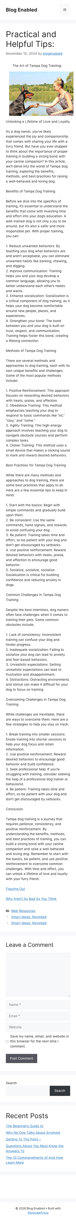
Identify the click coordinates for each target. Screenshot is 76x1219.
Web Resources (23, 911)
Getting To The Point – (23, 1139)
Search (11, 1083)
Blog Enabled (21, 10)
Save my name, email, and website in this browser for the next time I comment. (39, 1041)
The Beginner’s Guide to (24, 1126)
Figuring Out (15, 889)
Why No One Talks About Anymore (33, 1133)
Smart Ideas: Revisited (29, 917)
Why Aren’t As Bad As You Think (31, 899)
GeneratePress (38, 1213)
